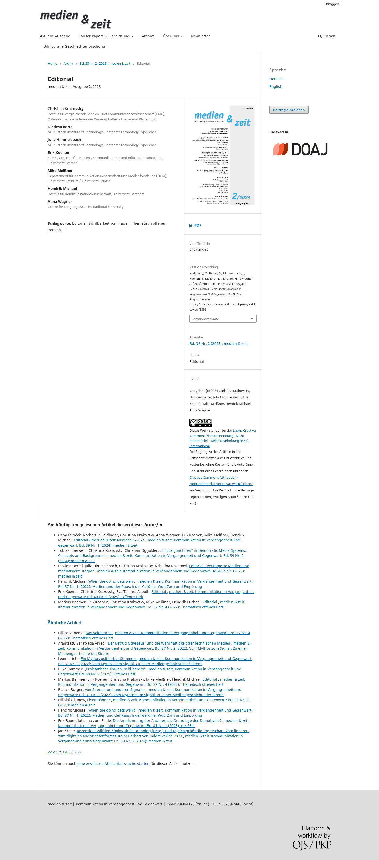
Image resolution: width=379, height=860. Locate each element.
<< (50, 751)
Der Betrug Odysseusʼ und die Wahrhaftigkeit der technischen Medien (169, 643)
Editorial (159, 591)
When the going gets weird (112, 581)
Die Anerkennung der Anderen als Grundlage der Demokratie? (168, 720)
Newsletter (200, 36)
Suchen (328, 36)
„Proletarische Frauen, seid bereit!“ (116, 668)
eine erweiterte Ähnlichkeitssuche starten (113, 763)
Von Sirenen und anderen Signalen (116, 689)
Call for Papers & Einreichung (104, 36)
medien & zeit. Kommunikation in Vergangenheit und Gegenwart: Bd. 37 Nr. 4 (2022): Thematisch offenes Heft (151, 604)
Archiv (68, 63)
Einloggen (331, 4)
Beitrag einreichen (289, 109)
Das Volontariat (99, 632)
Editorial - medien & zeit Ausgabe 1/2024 (110, 540)
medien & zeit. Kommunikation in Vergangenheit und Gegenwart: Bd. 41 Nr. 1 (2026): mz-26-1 (154, 723)
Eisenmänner (99, 699)
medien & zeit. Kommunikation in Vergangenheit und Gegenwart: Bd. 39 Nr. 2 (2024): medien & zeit (150, 738)
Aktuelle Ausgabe (55, 36)
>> (80, 751)
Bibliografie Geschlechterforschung (74, 46)
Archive (148, 36)
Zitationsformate (206, 318)
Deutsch (276, 78)
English (275, 86)
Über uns (171, 36)
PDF (198, 225)
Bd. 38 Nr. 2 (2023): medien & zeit (105, 63)
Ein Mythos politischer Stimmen (109, 658)
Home (52, 63)
